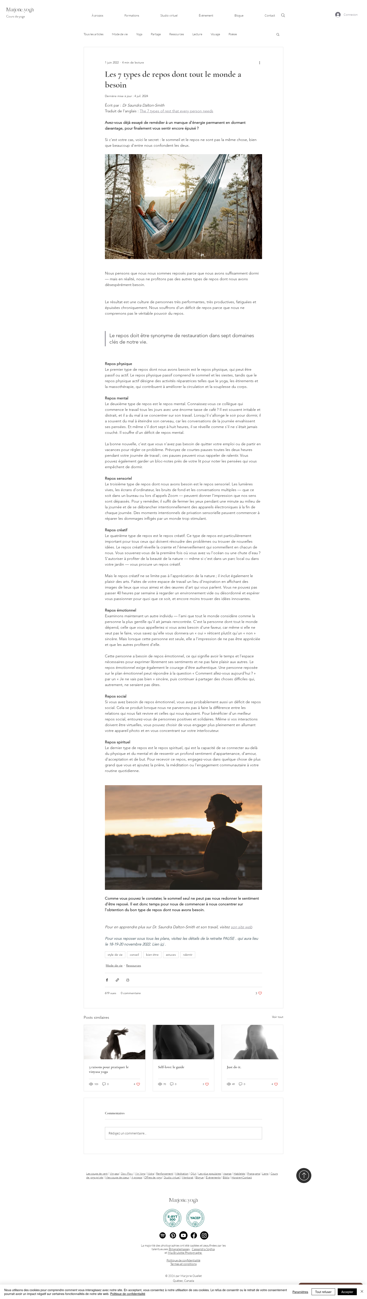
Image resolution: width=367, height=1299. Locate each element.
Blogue (199, 1177)
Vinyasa (114, 1173)
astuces (171, 955)
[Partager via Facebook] (107, 980)
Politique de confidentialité (127, 1294)
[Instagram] (204, 1235)
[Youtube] (183, 1235)
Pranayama (253, 1173)
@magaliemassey (179, 1249)
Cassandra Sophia (203, 1249)
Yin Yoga (140, 1173)
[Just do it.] (252, 1042)
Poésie (233, 34)
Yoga (139, 34)
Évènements (213, 1177)
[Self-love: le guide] (183, 1042)
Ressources (176, 34)
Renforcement (164, 1173)
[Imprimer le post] (128, 980)
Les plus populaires (209, 1173)
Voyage (215, 34)
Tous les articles (93, 34)
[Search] (283, 15)
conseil (134, 955)
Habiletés (239, 1173)
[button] (132, 13)
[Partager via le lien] (117, 980)
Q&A (193, 1173)
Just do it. (234, 1067)
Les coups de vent (97, 1173)
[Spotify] (162, 1235)
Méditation (181, 1173)
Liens (265, 1173)
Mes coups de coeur (117, 1177)
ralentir (187, 955)
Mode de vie (120, 34)
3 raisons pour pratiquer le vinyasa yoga (108, 1069)
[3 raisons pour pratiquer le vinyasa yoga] (114, 1042)
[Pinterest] (173, 1235)
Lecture (197, 34)
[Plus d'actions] (259, 62)
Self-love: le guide (171, 1067)
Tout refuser (323, 1292)
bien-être (152, 955)
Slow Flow (127, 1173)
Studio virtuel (172, 1177)
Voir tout (277, 1017)
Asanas (227, 1173)
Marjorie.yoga (183, 1200)
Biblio (226, 1177)
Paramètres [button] (300, 1292)
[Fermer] (361, 1292)
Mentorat (187, 1177)
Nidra (150, 1173)
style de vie (115, 955)
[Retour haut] (303, 1175)
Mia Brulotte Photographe (185, 1252)
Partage (156, 34)
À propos (136, 1177)
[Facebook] (194, 1235)
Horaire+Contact (241, 1177)
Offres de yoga (153, 1177)
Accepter (347, 1292)
